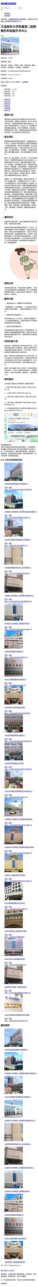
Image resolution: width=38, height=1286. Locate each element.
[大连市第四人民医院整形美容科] (13, 704)
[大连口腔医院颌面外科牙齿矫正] (13, 899)
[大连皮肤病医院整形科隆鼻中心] (13, 732)
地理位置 (7, 108)
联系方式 (7, 110)
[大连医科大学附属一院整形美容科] (13, 983)
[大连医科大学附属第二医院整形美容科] (13, 620)
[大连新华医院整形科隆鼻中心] (13, 648)
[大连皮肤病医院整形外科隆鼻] (13, 760)
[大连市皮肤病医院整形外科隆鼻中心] (13, 480)
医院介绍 (7, 101)
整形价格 (7, 104)
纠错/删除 (25, 82)
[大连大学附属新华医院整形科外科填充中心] (13, 788)
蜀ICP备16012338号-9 (8, 1270)
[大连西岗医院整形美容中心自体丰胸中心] (13, 564)
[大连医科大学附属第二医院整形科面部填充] (13, 816)
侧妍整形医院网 (13, 19)
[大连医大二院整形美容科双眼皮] (13, 871)
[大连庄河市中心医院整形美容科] (13, 955)
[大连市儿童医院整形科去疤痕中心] (13, 676)
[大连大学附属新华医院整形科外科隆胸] (13, 1011)
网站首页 (7, 13)
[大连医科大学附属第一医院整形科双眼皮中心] (13, 592)
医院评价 (7, 106)
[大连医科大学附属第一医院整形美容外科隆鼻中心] (13, 508)
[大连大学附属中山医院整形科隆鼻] (13, 927)
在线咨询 (4, 85)
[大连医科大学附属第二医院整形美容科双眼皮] (13, 844)
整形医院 (7, 15)
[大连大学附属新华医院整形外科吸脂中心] (13, 536)
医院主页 (7, 99)
